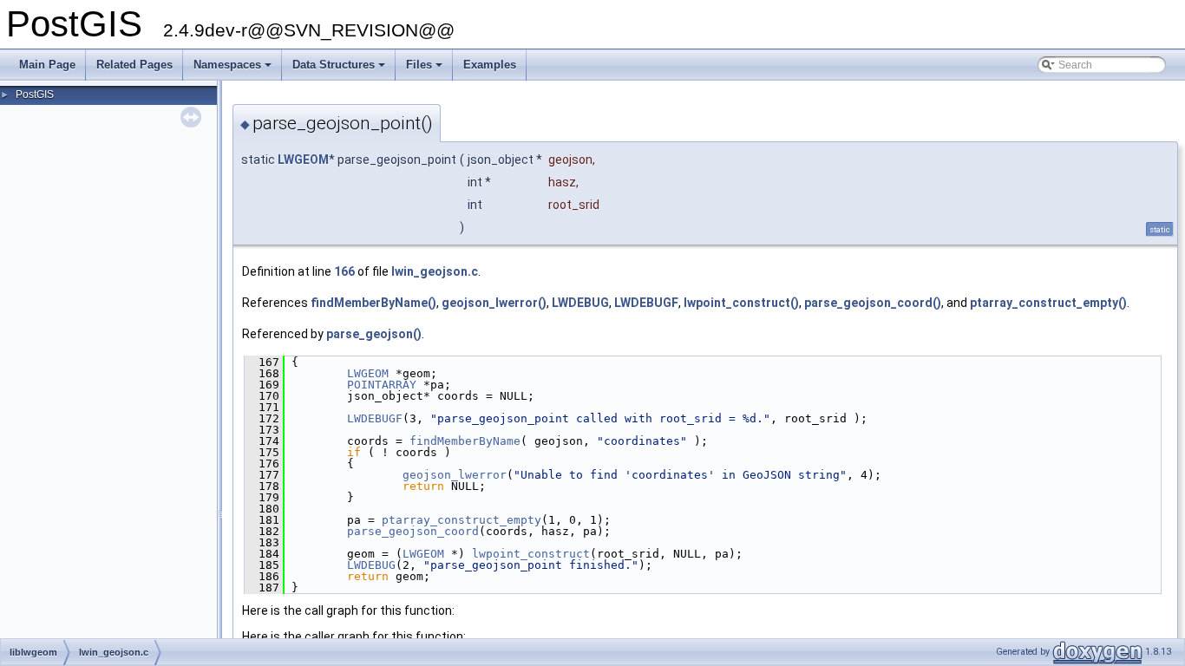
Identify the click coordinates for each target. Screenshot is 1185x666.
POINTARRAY (381, 384)
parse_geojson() (374, 334)
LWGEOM (303, 159)
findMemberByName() (373, 303)
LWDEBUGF (646, 303)
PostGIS (35, 94)
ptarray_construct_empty (461, 519)
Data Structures (340, 69)
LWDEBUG (580, 303)
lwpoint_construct (531, 553)
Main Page (47, 64)
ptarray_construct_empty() (1048, 303)
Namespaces (233, 69)
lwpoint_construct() (741, 303)
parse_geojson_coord (413, 531)
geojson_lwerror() (494, 303)
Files (425, 69)
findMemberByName (464, 440)
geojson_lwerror (455, 474)
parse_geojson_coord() (872, 303)
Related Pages (134, 64)
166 (344, 271)
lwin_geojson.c (434, 271)
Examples (489, 64)
